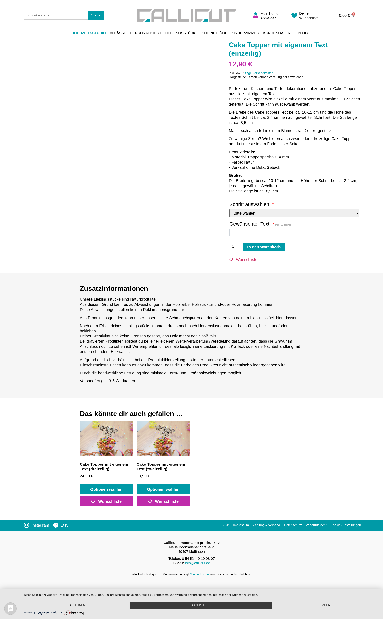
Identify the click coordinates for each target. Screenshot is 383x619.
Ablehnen (77, 605)
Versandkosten (199, 574)
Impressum (241, 525)
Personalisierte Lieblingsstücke (164, 33)
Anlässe (118, 33)
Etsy (64, 525)
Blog (303, 33)
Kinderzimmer (245, 33)
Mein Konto (269, 14)
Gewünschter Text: (260, 224)
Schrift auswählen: (251, 204)
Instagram (40, 525)
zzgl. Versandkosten (259, 73)
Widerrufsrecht (316, 525)
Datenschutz (293, 525)
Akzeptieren (202, 605)
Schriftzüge (214, 33)
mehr (326, 605)
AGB (225, 525)
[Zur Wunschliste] (294, 17)
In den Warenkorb (264, 247)
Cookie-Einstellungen (345, 525)
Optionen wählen (106, 489)
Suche (95, 15)
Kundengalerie (278, 33)
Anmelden (268, 18)
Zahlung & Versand (266, 525)
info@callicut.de (197, 563)
